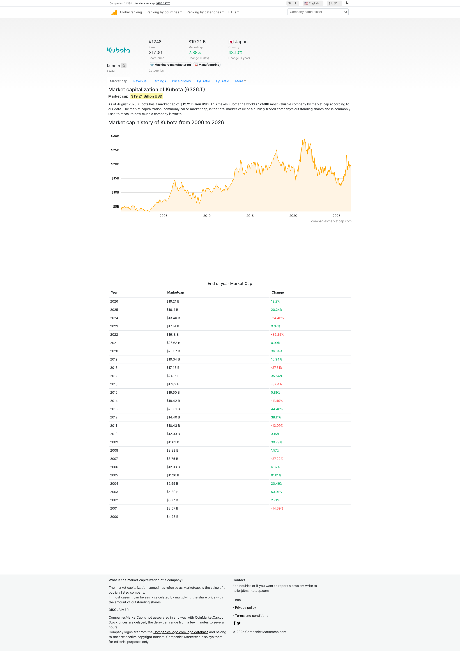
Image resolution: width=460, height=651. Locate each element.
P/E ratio (203, 81)
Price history (181, 81)
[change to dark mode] (347, 3)
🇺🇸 (311, 3)
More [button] (239, 81)
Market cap (118, 81)
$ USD (333, 3)
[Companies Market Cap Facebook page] (234, 624)
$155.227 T (163, 3)
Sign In (292, 3)
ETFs (232, 12)
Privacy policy (245, 607)
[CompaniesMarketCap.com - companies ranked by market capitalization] (114, 12)
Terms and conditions (251, 616)
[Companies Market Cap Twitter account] (239, 624)
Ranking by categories (204, 12)
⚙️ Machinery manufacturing (170, 64)
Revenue (139, 81)
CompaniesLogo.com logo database (180, 632)
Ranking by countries (163, 12)
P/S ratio (222, 81)
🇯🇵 (238, 41)
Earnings (159, 81)
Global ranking (131, 12)
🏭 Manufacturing (206, 64)
